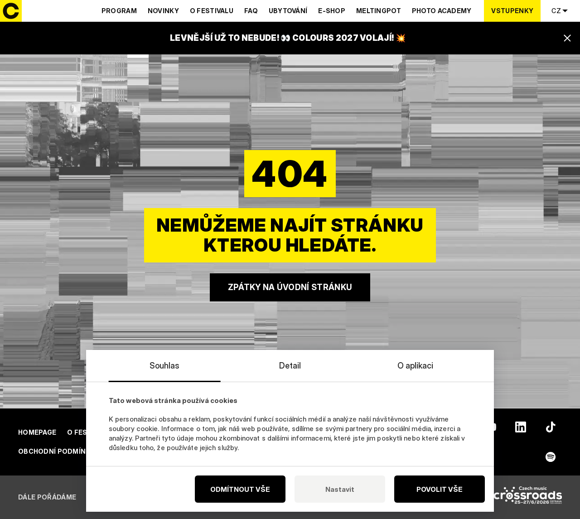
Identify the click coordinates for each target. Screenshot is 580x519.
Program (119, 11)
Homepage (37, 432)
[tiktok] (550, 427)
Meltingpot (378, 11)
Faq (251, 11)
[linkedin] (520, 427)
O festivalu (211, 11)
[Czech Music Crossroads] (528, 497)
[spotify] (550, 457)
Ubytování (288, 11)
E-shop (331, 11)
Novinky (163, 11)
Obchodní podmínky (56, 451)
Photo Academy (442, 11)
